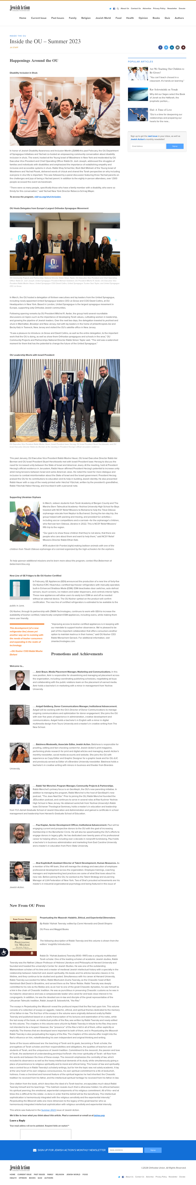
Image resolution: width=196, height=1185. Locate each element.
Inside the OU (18, 36)
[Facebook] (114, 9)
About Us (125, 8)
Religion (86, 18)
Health (130, 18)
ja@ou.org (99, 1115)
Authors (179, 18)
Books (156, 18)
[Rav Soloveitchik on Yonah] (138, 94)
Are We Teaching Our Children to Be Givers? (167, 70)
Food (118, 18)
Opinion (143, 18)
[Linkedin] (172, 48)
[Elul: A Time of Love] (138, 114)
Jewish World (103, 18)
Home (22, 18)
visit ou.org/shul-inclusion (47, 196)
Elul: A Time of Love (161, 109)
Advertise (147, 8)
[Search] (118, 9)
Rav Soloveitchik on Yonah (164, 89)
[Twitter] (110, 9)
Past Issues (57, 18)
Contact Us (136, 8)
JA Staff (14, 47)
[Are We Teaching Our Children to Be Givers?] (138, 73)
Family (73, 18)
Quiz (167, 18)
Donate (182, 8)
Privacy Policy (159, 8)
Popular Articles (140, 61)
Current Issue (39, 18)
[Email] (178, 48)
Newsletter (172, 8)
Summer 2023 (48, 1110)
